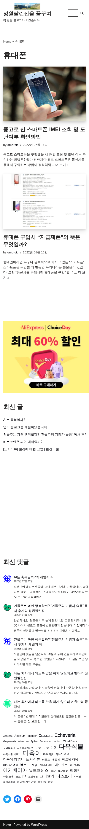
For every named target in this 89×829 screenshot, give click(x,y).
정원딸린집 (37, 611)
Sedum (56, 741)
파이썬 (77, 776)
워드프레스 (38, 770)
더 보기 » (61, 165)
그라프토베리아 (25, 747)
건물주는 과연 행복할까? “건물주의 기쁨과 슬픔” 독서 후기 (45, 434)
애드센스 (61, 765)
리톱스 (46, 759)
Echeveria (64, 735)
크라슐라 (47, 776)
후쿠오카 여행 (45, 782)
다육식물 (71, 746)
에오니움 (75, 765)
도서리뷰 (32, 759)
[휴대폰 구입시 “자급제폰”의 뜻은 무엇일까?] (44, 201)
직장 (53, 770)
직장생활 (62, 770)
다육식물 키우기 (12, 754)
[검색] (82, 13)
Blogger (32, 735)
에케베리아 (15, 770)
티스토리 (64, 776)
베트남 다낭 (70, 759)
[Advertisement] (44, 504)
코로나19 (21, 776)
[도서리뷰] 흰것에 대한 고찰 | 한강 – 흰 (31, 449)
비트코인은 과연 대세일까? (22, 442)
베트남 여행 (10, 765)
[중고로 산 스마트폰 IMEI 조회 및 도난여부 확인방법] (44, 94)
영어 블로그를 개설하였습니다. (25, 427)
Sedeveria (45, 741)
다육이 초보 (62, 754)
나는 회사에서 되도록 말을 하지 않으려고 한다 (47, 673)
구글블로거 (9, 747)
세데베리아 (46, 765)
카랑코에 (8, 776)
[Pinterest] (28, 799)
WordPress (70, 741)
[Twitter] (7, 799)
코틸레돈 (33, 776)
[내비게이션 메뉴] (73, 13)
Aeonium (19, 735)
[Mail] (38, 799)
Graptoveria (9, 741)
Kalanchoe (23, 741)
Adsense (8, 736)
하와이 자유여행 (26, 781)
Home (7, 41)
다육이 (31, 753)
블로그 (25, 765)
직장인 (75, 771)
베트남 (56, 759)
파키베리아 (9, 782)
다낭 (39, 747)
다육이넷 (48, 754)
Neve (7, 824)
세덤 (35, 765)
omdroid (13, 144)
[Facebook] (17, 799)
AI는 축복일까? (14, 420)
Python (34, 741)
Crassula (45, 735)
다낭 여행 (50, 747)
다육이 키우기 (13, 759)
